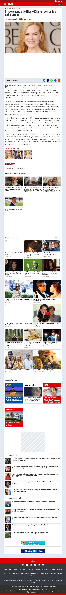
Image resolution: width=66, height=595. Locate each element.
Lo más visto (11, 455)
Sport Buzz (52, 573)
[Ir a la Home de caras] (10, 5)
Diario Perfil (7, 569)
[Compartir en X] (48, 80)
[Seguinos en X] (31, 565)
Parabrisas (45, 569)
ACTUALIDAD (8, 8)
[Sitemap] (43, 565)
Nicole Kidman (9, 168)
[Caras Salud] (33, 545)
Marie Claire (22, 569)
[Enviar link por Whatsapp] (51, 80)
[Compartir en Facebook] (44, 80)
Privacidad (37, 580)
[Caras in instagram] (23, 565)
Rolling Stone (44, 573)
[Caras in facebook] (27, 565)
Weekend (37, 569)
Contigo (20, 573)
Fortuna (30, 569)
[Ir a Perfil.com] (58, 1)
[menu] (5, 4)
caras (52, 385)
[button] (33, 39)
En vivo (59, 4)
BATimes (59, 569)
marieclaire (33, 385)
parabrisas (14, 410)
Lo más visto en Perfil (15, 498)
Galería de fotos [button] (26, 19)
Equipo (44, 580)
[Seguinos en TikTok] (35, 565)
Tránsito (33, 583)
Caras (15, 573)
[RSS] (39, 565)
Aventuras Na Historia (31, 573)
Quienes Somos (18, 580)
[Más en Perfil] (14, 380)
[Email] (59, 80)
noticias (14, 385)
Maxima (33, 576)
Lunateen (52, 569)
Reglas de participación (55, 580)
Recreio (60, 573)
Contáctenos (28, 580)
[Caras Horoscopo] (33, 552)
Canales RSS (8, 580)
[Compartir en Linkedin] (55, 80)
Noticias (15, 569)
